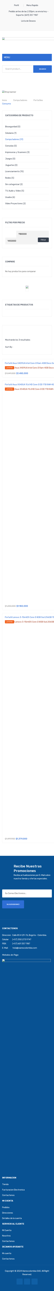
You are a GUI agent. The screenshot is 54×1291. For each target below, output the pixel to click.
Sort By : (9, 347)
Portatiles (38, 100)
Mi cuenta (6, 1253)
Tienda (5, 1184)
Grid (7, 330)
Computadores (20, 100)
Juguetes (9, 165)
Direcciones (7, 1213)
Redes (8, 178)
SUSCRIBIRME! (13, 904)
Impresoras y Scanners (15, 152)
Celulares (9, 133)
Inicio (4, 100)
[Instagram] (35, 1282)
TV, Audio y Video (13, 191)
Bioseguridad (11, 126)
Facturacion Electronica (13, 1190)
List (12, 330)
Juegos (8, 159)
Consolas (9, 146)
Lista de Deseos (28, 21)
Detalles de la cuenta (12, 1218)
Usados (8, 197)
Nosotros (6, 1236)
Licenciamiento (12, 171)
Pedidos (6, 1207)
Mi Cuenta (6, 1230)
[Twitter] (27, 1282)
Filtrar (43, 240)
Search (42, 69)
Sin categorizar (12, 184)
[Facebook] (20, 1282)
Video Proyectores (13, 203)
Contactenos (8, 1195)
